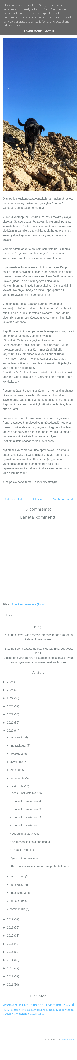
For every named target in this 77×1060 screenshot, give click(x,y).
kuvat (68, 1004)
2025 (10, 689)
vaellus (69, 1009)
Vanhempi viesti (63, 499)
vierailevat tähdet (16, 1014)
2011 (10, 984)
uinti (61, 1009)
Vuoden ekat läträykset (24, 833)
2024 (10, 698)
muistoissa (30, 1009)
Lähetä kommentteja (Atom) (27, 604)
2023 (10, 706)
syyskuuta (16, 761)
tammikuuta (17, 909)
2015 (10, 951)
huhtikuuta (17, 884)
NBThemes (68, 1039)
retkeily (53, 1009)
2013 (10, 968)
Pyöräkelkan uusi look (24, 858)
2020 (10, 730)
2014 (10, 960)
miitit (21, 1010)
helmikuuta (17, 900)
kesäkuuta (16, 786)
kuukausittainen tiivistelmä (40, 1005)
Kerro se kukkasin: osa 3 (25, 809)
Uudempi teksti (13, 499)
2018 (10, 927)
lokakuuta (16, 753)
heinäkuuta (17, 778)
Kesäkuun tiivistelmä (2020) (27, 792)
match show (10, 1009)
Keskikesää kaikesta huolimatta (30, 841)
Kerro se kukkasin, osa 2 (25, 817)
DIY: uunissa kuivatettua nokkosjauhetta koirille (40, 866)
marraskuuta (18, 745)
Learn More (33, 31)
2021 (10, 722)
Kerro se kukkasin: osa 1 (25, 825)
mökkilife (43, 1009)
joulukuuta (17, 737)
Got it (50, 31)
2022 (10, 714)
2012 (10, 976)
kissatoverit (10, 1005)
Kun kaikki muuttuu (22, 849)
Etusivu (38, 499)
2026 (10, 681)
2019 (10, 919)
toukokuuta (17, 876)
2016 (10, 943)
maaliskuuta (18, 892)
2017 (10, 935)
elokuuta (15, 769)
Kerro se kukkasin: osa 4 (25, 801)
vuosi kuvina (37, 1014)
